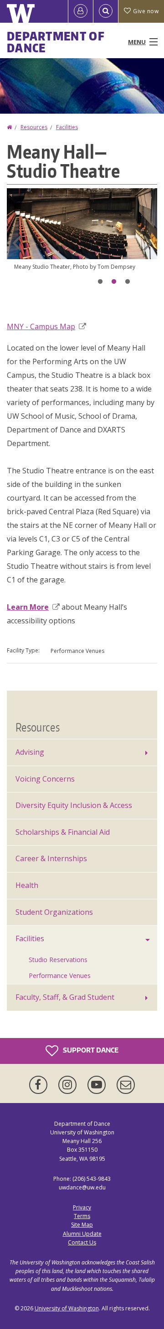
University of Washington (67, 1308)
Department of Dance (56, 42)
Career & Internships (51, 858)
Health (26, 885)
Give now (146, 11)
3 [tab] (127, 281)
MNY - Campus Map (41, 326)
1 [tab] (100, 281)
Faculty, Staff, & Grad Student (64, 997)
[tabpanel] (82, 237)
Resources (33, 127)
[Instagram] (69, 1085)
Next (147, 243)
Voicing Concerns (45, 779)
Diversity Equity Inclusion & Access (73, 805)
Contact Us (82, 1242)
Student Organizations (54, 912)
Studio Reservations (58, 959)
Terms (82, 1216)
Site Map (82, 1225)
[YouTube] (98, 1085)
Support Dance (90, 1050)
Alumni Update (82, 1234)
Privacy (82, 1207)
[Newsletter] (126, 1085)
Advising (29, 752)
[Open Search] (105, 11)
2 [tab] (113, 281)
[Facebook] (40, 1085)
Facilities (67, 127)
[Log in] (80, 11)
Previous (16, 243)
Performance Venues (60, 975)
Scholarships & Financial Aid (62, 832)
